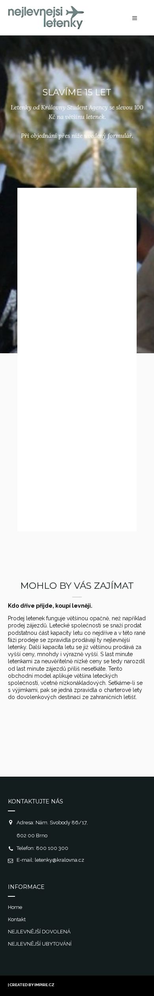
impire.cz (44, 985)
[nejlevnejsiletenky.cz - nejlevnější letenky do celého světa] (46, 27)
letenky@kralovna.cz (59, 860)
